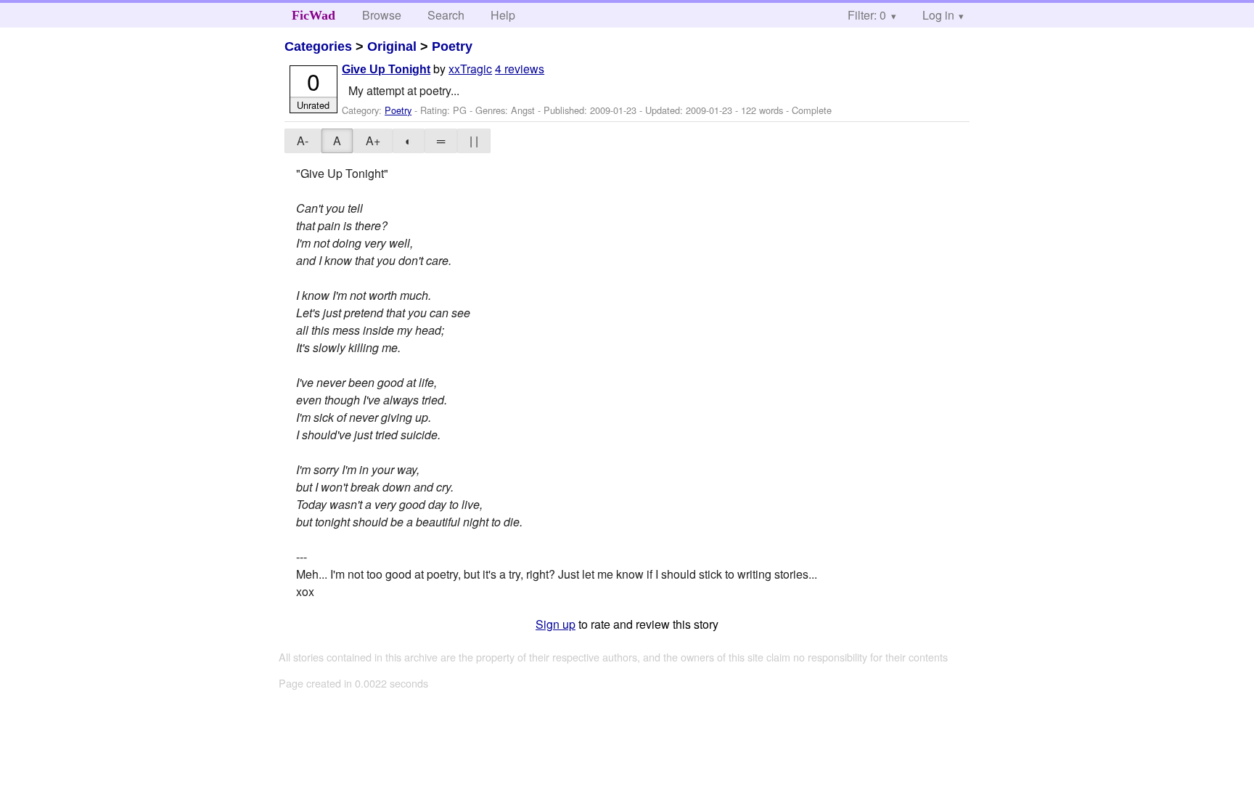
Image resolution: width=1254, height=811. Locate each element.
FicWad (313, 15)
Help (503, 15)
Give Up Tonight (386, 69)
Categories (318, 46)
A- (302, 140)
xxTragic (470, 68)
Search (445, 15)
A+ (373, 140)
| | (474, 140)
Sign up (555, 624)
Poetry (452, 46)
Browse (381, 15)
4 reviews (519, 68)
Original (392, 46)
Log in (938, 15)
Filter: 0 (867, 15)
